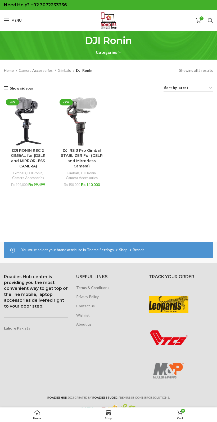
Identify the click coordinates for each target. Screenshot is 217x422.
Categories (106, 52)
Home (9, 70)
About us (84, 324)
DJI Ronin (35, 173)
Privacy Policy (87, 296)
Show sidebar (21, 88)
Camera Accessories (36, 70)
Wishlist (83, 315)
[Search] (210, 20)
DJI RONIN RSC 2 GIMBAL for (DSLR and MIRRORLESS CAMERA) (28, 158)
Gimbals (65, 70)
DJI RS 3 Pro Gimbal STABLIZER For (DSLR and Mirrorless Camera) (82, 158)
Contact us (85, 306)
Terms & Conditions (92, 287)
